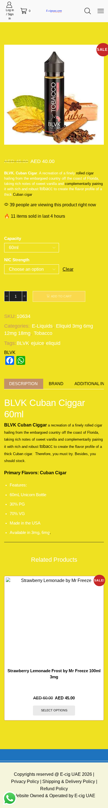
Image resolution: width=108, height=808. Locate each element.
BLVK (23, 343)
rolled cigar (84, 173)
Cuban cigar (22, 194)
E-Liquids (42, 326)
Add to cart (61, 296)
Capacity (12, 238)
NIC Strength (16, 260)
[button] (11, 96)
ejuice (37, 343)
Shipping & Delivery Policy (68, 781)
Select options (54, 710)
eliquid (53, 343)
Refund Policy (54, 788)
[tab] (23, 384)
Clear (68, 269)
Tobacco (43, 333)
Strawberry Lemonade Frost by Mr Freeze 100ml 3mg (54, 674)
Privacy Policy (25, 781)
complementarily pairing (84, 184)
